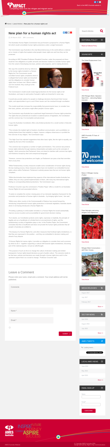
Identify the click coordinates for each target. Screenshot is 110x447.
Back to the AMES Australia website (89, 5)
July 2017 (85, 297)
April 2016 (85, 319)
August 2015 (85, 324)
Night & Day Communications (96, 445)
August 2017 (85, 293)
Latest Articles (17, 24)
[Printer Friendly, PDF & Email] (71, 33)
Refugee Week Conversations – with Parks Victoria (91, 249)
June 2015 (85, 366)
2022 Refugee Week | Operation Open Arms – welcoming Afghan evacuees (92, 98)
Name (83, 394)
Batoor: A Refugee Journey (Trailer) (90, 174)
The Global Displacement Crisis (91, 60)
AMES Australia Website (12, 445)
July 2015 (85, 328)
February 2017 (86, 302)
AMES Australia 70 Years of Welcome (90, 136)
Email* (84, 402)
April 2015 (85, 375)
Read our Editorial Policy (89, 46)
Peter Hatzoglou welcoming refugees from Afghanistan (90, 211)
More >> (100, 306)
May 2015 (85, 371)
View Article (85, 90)
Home (9, 24)
